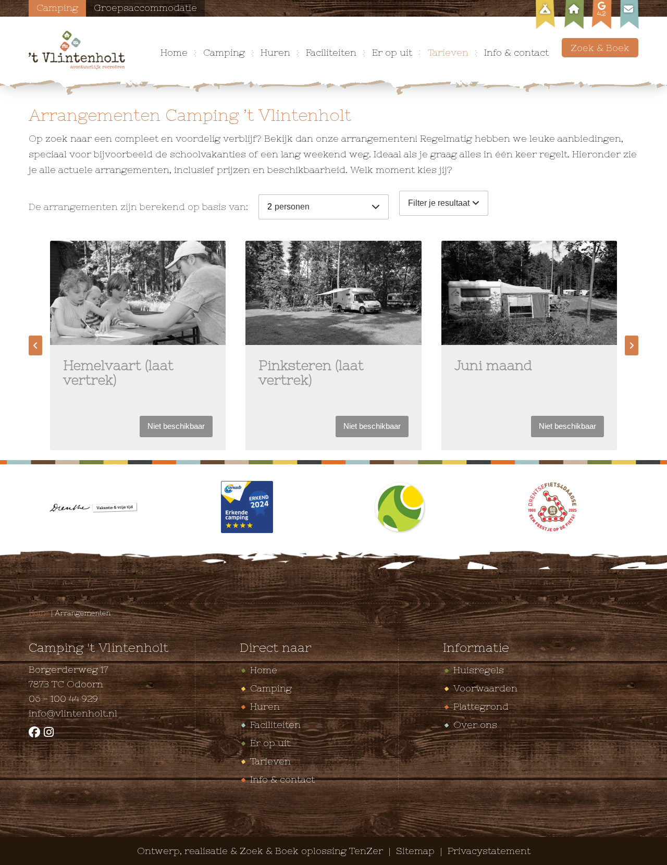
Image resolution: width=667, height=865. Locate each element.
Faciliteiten (331, 52)
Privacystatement (489, 850)
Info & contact (516, 52)
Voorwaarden (485, 688)
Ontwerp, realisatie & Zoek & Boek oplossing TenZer (260, 850)
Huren (275, 52)
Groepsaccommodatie (145, 7)
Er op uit (392, 52)
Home (174, 52)
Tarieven (448, 52)
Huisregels (478, 669)
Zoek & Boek (600, 47)
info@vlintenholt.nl (73, 713)
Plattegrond (481, 706)
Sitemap (416, 850)
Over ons (475, 724)
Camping (57, 7)
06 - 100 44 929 (63, 698)
